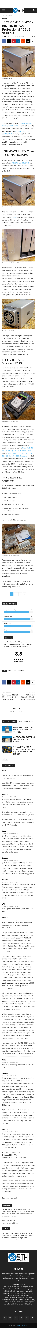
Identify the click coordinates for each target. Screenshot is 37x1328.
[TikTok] (21, 1318)
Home (4, 15)
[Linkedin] (18, 41)
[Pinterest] (14, 41)
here (25, 1302)
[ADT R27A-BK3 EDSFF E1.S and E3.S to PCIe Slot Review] (7, 739)
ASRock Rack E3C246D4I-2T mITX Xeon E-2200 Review (28, 697)
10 (34, 36)
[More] (32, 41)
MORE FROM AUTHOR (26, 722)
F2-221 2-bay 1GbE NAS (20, 163)
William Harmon (8, 36)
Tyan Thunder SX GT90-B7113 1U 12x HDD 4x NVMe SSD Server (10, 697)
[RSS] (16, 1318)
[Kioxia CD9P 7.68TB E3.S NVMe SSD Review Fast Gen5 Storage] (7, 729)
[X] (9, 41)
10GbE (9, 670)
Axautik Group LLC (22, 1325)
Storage (10, 15)
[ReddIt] (23, 41)
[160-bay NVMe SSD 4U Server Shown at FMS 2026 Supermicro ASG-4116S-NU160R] (7, 749)
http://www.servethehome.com (18, 712)
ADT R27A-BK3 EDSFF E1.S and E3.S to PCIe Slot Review (24, 739)
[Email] (28, 41)
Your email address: (9, 1220)
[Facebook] (4, 41)
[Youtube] (32, 1318)
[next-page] (6, 759)
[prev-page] (3, 759)
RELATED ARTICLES (9, 722)
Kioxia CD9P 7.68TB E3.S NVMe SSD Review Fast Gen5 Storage (23, 729)
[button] (3, 10)
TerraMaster (21, 670)
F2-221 (14, 217)
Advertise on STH (18, 1284)
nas (15, 670)
